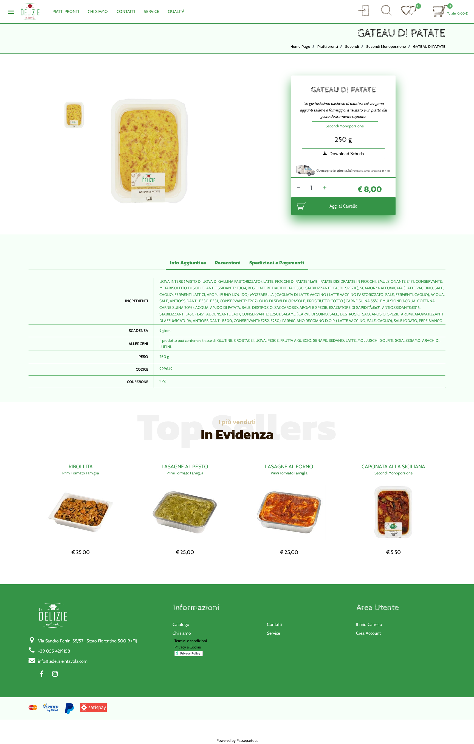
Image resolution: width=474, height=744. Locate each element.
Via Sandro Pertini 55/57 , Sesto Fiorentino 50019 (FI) (87, 641)
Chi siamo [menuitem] (182, 633)
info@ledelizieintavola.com (63, 661)
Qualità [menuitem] (176, 11)
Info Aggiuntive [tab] (188, 262)
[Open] (408, 10)
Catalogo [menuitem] (181, 624)
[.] (10, 11)
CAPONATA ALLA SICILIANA (393, 466)
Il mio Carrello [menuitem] (369, 624)
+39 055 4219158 (54, 651)
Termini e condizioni (190, 640)
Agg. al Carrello (343, 206)
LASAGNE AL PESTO (185, 466)
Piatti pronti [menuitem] (65, 11)
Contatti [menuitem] (126, 11)
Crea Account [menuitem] (368, 633)
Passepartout (247, 740)
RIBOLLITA (81, 466)
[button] (363, 10)
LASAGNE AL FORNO (289, 466)
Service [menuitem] (151, 11)
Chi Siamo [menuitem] (98, 11)
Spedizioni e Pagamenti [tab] (276, 262)
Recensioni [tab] (228, 262)
